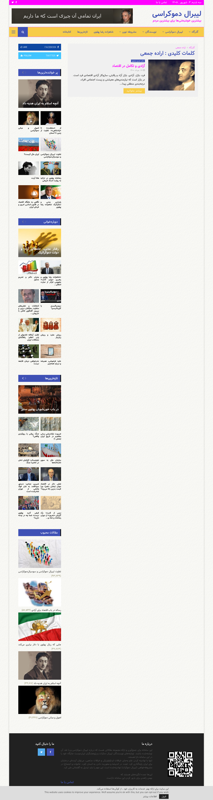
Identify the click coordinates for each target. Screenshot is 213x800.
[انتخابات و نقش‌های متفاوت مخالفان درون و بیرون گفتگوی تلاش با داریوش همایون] (28, 296)
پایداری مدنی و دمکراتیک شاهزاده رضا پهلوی (51, 204)
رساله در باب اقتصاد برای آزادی (46, 610)
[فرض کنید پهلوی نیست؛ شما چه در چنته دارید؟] (28, 503)
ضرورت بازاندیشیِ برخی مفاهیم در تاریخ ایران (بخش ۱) (51, 436)
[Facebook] (50, 752)
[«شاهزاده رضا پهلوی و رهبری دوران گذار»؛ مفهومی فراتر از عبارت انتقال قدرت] (51, 267)
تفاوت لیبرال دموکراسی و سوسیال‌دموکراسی (51, 155)
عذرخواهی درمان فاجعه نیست (28, 362)
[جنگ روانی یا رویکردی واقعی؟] (28, 424)
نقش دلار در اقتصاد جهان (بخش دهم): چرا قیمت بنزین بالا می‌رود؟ (51, 486)
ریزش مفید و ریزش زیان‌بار (51, 336)
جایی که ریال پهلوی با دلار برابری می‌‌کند (39, 645)
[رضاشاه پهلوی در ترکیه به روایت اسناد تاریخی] (51, 168)
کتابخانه (67, 32)
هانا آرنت (35, 178)
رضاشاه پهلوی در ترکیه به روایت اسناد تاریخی (51, 179)
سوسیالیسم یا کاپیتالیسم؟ (51, 307)
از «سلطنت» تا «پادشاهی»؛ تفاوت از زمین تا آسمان (51, 130)
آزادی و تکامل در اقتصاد (128, 66)
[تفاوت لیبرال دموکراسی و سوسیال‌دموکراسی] (51, 144)
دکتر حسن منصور (138, 61)
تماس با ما (161, 2)
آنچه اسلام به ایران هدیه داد (40, 103)
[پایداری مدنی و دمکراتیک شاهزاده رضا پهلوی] (51, 192)
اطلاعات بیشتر (150, 796)
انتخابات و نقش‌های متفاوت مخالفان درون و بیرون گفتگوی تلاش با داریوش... (28, 309)
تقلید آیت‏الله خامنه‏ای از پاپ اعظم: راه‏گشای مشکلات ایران (28, 337)
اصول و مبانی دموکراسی (28, 129)
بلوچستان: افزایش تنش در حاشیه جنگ (28, 461)
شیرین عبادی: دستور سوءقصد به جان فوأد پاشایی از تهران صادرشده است (28, 487)
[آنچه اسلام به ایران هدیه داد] (39, 93)
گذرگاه (195, 32)
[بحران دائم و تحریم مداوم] (28, 267)
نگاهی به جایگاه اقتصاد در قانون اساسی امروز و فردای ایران (28, 204)
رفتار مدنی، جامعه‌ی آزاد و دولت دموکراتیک (40, 250)
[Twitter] (41, 752)
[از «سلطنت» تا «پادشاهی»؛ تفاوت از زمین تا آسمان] (51, 118)
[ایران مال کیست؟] (28, 144)
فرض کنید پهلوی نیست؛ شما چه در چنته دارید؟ (28, 515)
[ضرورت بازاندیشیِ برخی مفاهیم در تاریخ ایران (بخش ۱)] (51, 424)
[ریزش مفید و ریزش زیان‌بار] (51, 325)
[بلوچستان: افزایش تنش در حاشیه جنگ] (28, 450)
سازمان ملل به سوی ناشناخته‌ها (51, 461)
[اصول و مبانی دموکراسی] (28, 118)
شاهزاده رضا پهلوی (103, 32)
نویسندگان (150, 32)
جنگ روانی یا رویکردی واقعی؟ (28, 435)
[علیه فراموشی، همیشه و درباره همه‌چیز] (51, 351)
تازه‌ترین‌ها (82, 32)
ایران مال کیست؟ (31, 154)
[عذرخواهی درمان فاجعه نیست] (28, 351)
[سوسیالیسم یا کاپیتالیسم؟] (51, 296)
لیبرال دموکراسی (176, 14)
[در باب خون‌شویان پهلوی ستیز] (39, 399)
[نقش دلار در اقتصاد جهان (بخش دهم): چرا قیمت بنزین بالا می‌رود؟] (51, 474)
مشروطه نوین (129, 32)
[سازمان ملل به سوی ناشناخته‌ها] (51, 450)
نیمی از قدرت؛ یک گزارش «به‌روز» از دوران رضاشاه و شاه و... (51, 515)
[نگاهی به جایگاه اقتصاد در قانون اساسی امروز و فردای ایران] (28, 192)
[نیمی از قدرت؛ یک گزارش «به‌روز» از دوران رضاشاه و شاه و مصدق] (51, 503)
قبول (164, 797)
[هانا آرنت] (28, 168)
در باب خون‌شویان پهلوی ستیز (40, 409)
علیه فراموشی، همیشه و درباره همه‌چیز (51, 362)
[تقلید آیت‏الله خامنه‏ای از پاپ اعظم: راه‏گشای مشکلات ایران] (28, 325)
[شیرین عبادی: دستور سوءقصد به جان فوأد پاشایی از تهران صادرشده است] (28, 474)
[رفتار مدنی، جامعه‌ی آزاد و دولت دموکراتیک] (39, 243)
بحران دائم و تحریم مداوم (28, 278)
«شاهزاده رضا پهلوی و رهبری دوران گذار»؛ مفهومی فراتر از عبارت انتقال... (51, 280)
